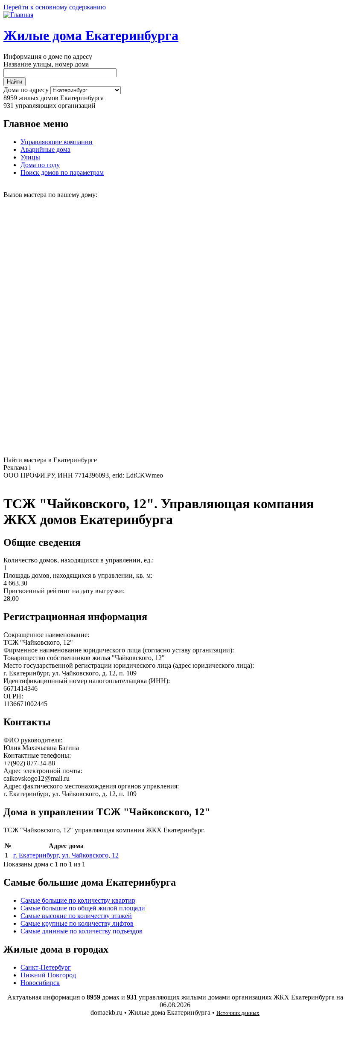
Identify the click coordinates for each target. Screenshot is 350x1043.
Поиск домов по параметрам (62, 172)
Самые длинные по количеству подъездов (81, 931)
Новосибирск (40, 982)
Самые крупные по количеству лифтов (77, 923)
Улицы (30, 157)
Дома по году (40, 164)
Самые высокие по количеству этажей (76, 915)
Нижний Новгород (48, 975)
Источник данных (238, 1013)
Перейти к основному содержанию (54, 7)
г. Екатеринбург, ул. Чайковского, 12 (66, 855)
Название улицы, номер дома (46, 64)
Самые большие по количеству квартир (77, 900)
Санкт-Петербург (45, 967)
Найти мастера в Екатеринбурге (50, 460)
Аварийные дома (45, 149)
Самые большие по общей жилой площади (82, 908)
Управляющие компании (56, 141)
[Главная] (18, 14)
